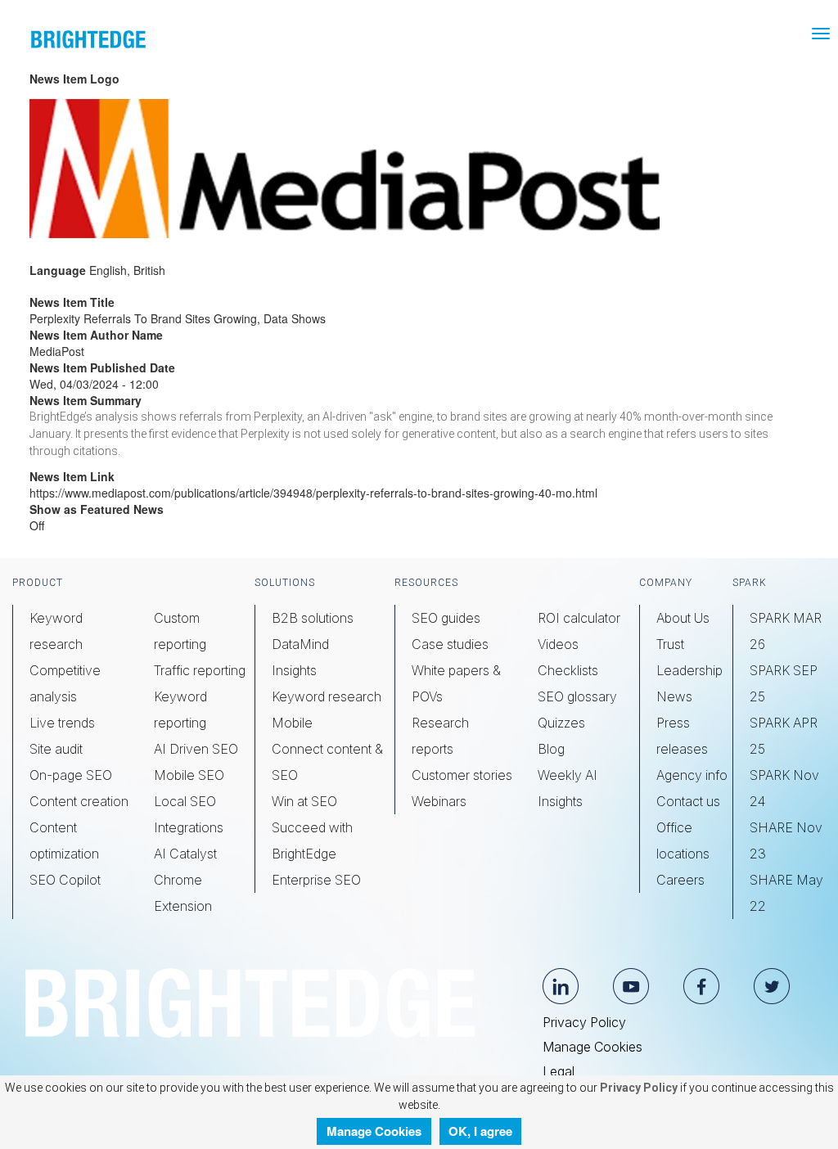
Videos (558, 644)
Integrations (188, 827)
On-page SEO (70, 775)
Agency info (692, 775)
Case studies (450, 644)
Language (57, 270)
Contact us (688, 801)
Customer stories (462, 775)
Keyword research (326, 696)
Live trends (62, 722)
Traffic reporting (200, 670)
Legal (558, 1071)
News (674, 696)
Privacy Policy (584, 1022)
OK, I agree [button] (480, 1131)
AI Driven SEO (196, 749)
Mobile (292, 722)
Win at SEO (304, 801)
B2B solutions (313, 618)
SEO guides (446, 618)
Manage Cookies (592, 1047)
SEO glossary (577, 696)
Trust (670, 644)
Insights (294, 670)
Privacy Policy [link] (637, 1087)
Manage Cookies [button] (374, 1131)
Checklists (568, 670)
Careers (680, 880)
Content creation (78, 801)
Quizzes (561, 722)
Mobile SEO (189, 775)
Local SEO (185, 801)
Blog (551, 749)
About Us (683, 618)
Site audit (56, 749)
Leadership (689, 670)
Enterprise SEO (316, 880)
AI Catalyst (185, 853)
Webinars (439, 801)
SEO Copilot (65, 880)
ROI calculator (579, 618)
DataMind (300, 644)
